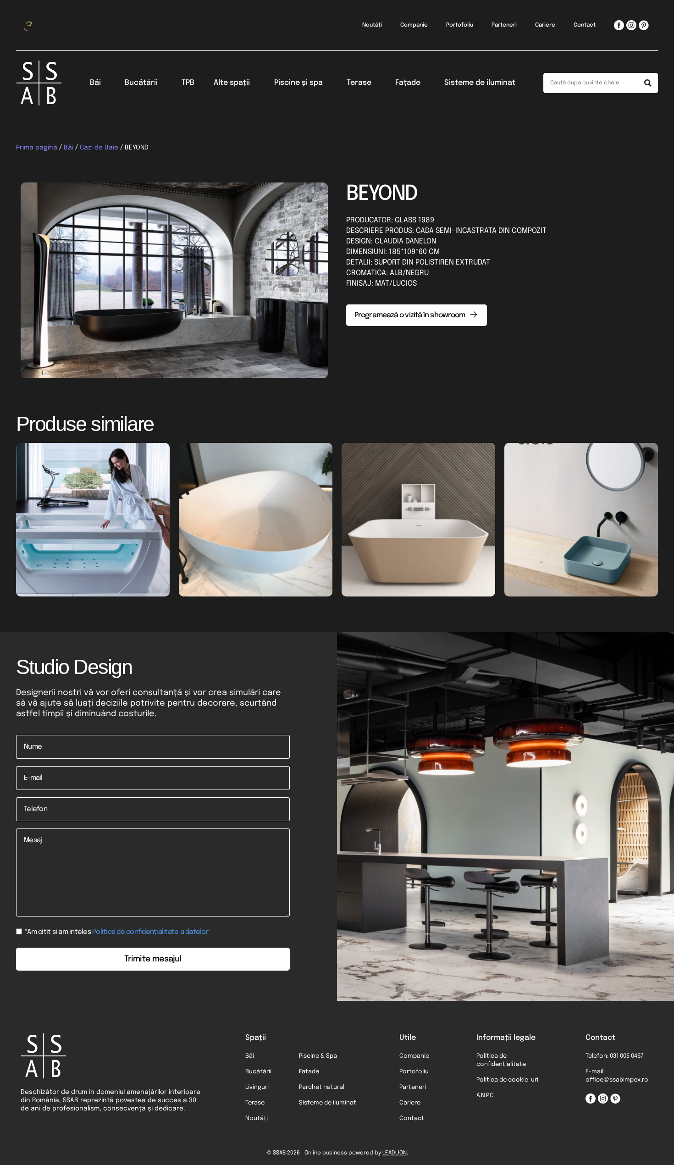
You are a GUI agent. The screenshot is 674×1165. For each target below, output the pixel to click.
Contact (585, 25)
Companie (414, 25)
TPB (188, 83)
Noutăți (372, 25)
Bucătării (141, 83)
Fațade (407, 83)
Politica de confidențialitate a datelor (150, 932)
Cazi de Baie (99, 147)
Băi (95, 83)
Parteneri (504, 25)
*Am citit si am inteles (117, 932)
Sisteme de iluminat (479, 83)
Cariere (545, 25)
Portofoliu (459, 25)
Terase (359, 83)
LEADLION (394, 1153)
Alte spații (232, 83)
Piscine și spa (298, 83)
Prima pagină (36, 147)
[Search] (648, 83)
